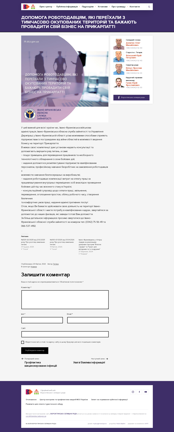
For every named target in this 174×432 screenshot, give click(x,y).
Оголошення (31, 400)
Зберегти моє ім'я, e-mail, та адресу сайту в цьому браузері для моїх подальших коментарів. (63, 342)
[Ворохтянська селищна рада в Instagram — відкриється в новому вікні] (133, 391)
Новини (34, 267)
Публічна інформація (67, 7)
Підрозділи (88, 7)
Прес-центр (46, 7)
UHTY (146, 423)
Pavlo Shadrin (120, 423)
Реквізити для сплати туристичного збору (44, 404)
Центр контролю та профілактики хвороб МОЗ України (64, 400)
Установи (102, 7)
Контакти (135, 7)
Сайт (23, 328)
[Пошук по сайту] (149, 6)
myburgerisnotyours (100, 423)
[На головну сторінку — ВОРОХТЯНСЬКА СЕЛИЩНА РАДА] (29, 6)
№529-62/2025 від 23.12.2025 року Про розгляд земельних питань (33, 242)
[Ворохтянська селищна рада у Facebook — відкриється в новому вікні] (139, 391)
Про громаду (118, 7)
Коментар (26, 287)
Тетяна (56, 264)
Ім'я (23, 314)
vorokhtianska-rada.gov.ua (36, 416)
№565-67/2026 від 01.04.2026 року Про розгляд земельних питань (62, 242)
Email (70, 314)
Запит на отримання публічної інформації (109, 400)
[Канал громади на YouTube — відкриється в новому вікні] (145, 391)
